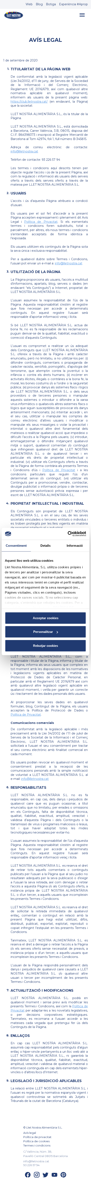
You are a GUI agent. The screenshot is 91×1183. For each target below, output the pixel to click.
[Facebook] (27, 1176)
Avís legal (29, 1132)
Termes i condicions (36, 1145)
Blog (39, 4)
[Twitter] (45, 1176)
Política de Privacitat (40, 222)
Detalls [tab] (45, 545)
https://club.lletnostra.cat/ (29, 101)
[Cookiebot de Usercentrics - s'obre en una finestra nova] (67, 534)
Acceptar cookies (45, 618)
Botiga (51, 4)
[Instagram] (36, 1176)
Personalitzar (43, 632)
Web (29, 4)
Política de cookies (36, 1141)
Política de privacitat (37, 1137)
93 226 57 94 (31, 1165)
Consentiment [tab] (16, 545)
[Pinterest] (63, 1176)
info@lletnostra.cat (24, 151)
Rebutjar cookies (45, 645)
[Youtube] (54, 1176)
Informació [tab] (75, 545)
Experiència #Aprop (73, 4)
